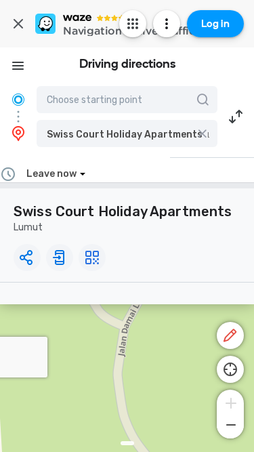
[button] (127, 133)
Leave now (51, 174)
